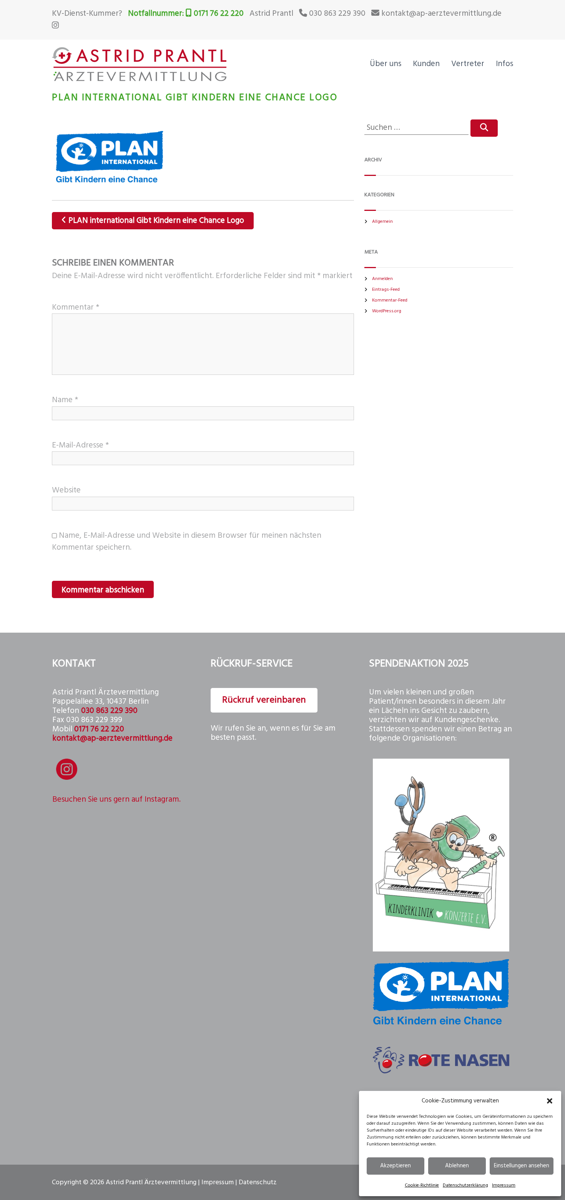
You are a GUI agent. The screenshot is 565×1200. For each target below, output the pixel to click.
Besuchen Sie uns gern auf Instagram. (116, 799)
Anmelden (382, 279)
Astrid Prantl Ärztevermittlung (151, 1182)
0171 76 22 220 (219, 13)
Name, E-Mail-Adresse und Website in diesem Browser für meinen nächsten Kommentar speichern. (186, 541)
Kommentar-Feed (389, 300)
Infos (504, 64)
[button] (549, 1101)
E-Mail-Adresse (80, 445)
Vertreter (467, 64)
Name (65, 400)
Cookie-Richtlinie (422, 1185)
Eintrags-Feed (386, 289)
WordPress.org (386, 311)
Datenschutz (258, 1182)
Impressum (503, 1185)
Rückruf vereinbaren (264, 700)
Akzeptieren (395, 1165)
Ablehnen (457, 1165)
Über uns (385, 64)
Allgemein (382, 221)
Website (66, 490)
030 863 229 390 (337, 13)
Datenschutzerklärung (465, 1185)
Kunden (426, 64)
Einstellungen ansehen (521, 1165)
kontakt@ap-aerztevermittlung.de (441, 13)
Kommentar (75, 307)
